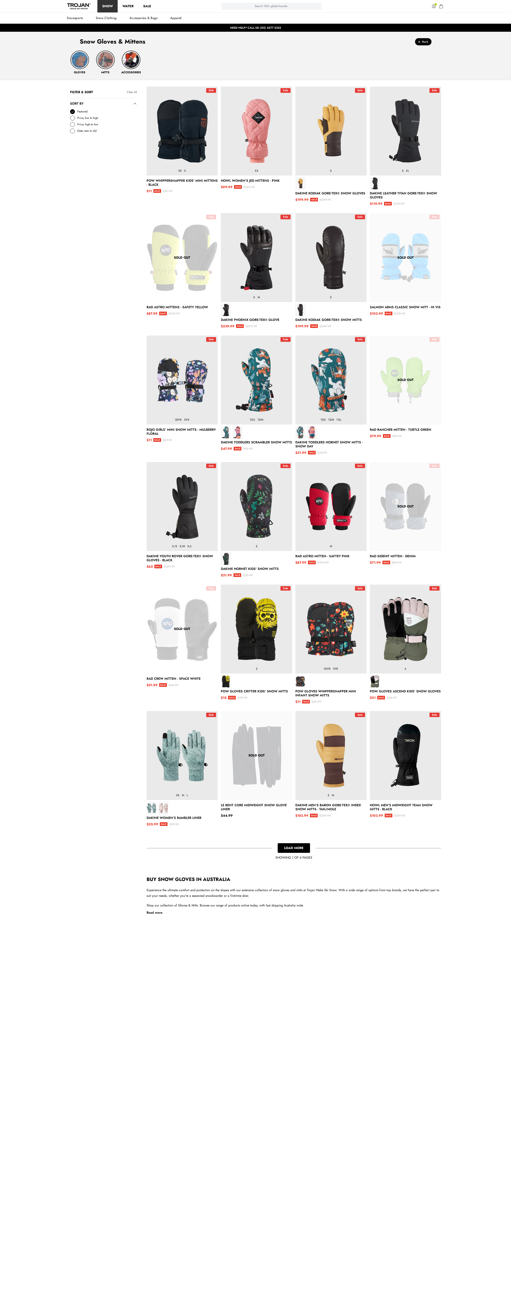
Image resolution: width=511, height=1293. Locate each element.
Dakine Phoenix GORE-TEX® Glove (250, 320)
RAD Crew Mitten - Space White (174, 679)
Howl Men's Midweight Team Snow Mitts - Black (401, 807)
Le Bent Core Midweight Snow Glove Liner (254, 807)
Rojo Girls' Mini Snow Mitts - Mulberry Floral (181, 432)
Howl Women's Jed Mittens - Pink (250, 181)
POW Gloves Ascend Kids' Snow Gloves (405, 691)
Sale (147, 6)
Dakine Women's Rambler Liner (174, 818)
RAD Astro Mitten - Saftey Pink (322, 556)
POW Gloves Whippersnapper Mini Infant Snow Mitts (325, 693)
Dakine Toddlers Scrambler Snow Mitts (256, 442)
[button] (441, 6)
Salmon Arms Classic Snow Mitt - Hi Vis (405, 307)
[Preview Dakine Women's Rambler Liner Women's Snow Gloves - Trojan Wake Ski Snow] (152, 808)
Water (128, 6)
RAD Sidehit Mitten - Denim (393, 556)
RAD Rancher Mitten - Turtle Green (400, 430)
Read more (154, 912)
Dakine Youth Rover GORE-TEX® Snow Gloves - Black (180, 558)
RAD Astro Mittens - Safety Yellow (177, 307)
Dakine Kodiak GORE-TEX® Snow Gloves (330, 193)
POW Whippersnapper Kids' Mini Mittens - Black (182, 183)
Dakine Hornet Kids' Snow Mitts (250, 569)
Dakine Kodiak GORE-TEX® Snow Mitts (328, 320)
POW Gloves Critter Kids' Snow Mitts (254, 691)
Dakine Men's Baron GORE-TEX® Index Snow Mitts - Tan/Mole (328, 807)
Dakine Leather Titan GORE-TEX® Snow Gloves (403, 195)
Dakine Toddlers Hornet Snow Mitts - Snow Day (329, 444)
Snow (107, 6)
